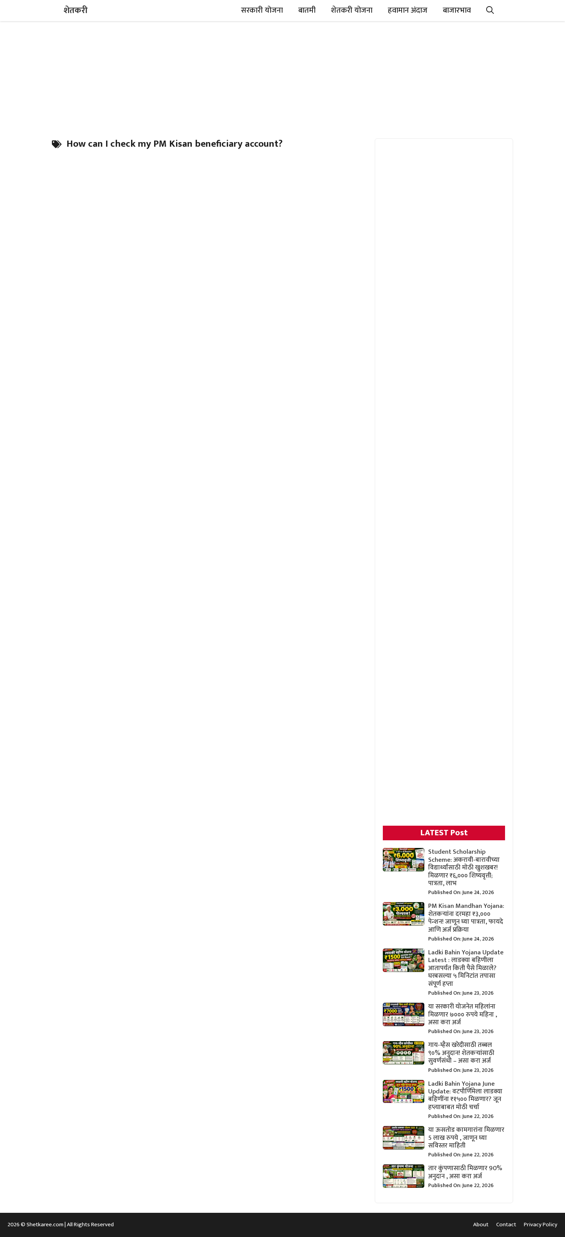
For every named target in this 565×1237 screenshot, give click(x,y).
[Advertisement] (282, 75)
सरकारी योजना (262, 10)
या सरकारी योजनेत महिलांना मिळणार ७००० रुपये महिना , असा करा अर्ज (462, 1014)
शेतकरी (75, 10)
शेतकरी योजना (351, 10)
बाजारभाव (457, 10)
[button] (490, 10)
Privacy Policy (540, 1224)
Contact (506, 1224)
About (481, 1224)
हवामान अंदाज (407, 10)
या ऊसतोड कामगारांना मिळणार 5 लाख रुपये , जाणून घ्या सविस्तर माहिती (466, 1137)
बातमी (307, 10)
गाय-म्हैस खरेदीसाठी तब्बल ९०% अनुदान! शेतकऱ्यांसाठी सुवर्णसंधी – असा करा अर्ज (461, 1053)
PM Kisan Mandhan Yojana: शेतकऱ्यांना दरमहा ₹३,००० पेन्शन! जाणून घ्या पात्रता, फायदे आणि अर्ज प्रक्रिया (466, 918)
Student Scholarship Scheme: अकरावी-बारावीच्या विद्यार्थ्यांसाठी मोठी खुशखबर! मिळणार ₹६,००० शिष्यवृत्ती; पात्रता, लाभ (464, 867)
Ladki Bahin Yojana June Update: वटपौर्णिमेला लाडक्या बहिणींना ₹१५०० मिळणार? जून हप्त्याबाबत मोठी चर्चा (465, 1095)
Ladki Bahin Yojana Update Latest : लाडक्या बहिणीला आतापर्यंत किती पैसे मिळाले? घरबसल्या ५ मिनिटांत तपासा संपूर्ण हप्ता (466, 968)
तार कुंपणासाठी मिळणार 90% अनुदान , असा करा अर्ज (465, 1172)
